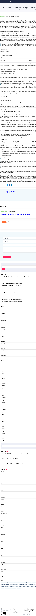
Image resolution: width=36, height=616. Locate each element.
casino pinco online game (31, 584)
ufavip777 (3, 428)
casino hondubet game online (27, 582)
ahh (2, 369)
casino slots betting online (4, 586)
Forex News (3, 397)
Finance (3, 395)
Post (2, 416)
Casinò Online (4, 380)
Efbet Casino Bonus (5, 393)
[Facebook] (2, 613)
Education (3, 392)
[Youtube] (5, 613)
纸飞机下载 (3, 440)
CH (2, 388)
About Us (14, 609)
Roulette (2, 588)
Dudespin (28, 586)
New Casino (4, 409)
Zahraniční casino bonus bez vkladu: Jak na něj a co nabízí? (15, 214)
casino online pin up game (23, 584)
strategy (6, 588)
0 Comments (17, 16)
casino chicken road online (17, 582)
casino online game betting (5, 584)
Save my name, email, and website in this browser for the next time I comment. (14, 253)
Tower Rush (10, 588)
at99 (2, 371)
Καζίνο (3, 436)
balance (2, 582)
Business (3, 373)
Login (23, 1)
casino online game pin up (14, 584)
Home (15, 9)
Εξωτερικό (18, 588)
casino (3, 376)
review (3, 421)
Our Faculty (14, 610)
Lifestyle (3, 405)
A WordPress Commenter (6, 292)
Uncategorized (19, 9)
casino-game (4, 381)
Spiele (3, 424)
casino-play (3, 385)
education (32, 586)
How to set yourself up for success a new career (14, 299)
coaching (20, 586)
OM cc (3, 414)
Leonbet (3, 404)
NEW (3, 407)
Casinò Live (3, 378)
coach (17, 586)
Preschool (8, 294)
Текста (3, 438)
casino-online (4, 383)
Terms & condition (15, 612)
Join (26, 1)
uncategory (3, 433)
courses (24, 586)
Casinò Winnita (12, 586)
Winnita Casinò (4, 435)
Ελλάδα (15, 588)
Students (3, 426)
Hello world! (13, 292)
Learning (3, 402)
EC (2, 390)
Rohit (9, 16)
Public (3, 419)
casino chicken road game (8, 582)
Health (3, 400)
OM (2, 412)
